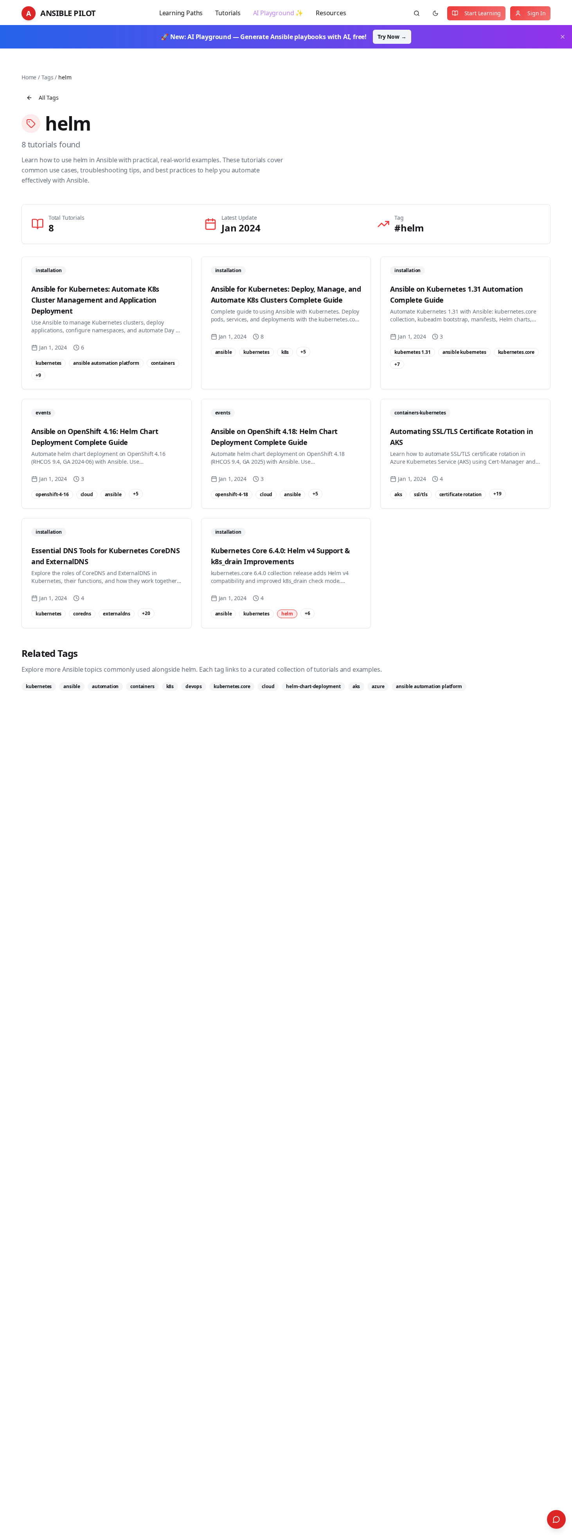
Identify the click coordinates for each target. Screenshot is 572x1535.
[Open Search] (556, 1519)
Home (29, 77)
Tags (47, 77)
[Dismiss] (562, 37)
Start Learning (482, 13)
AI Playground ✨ (278, 13)
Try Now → (392, 36)
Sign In (536, 13)
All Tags (49, 97)
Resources (331, 13)
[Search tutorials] (417, 13)
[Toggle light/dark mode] (435, 13)
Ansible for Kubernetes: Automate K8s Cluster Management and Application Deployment (95, 300)
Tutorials (227, 13)
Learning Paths (181, 13)
